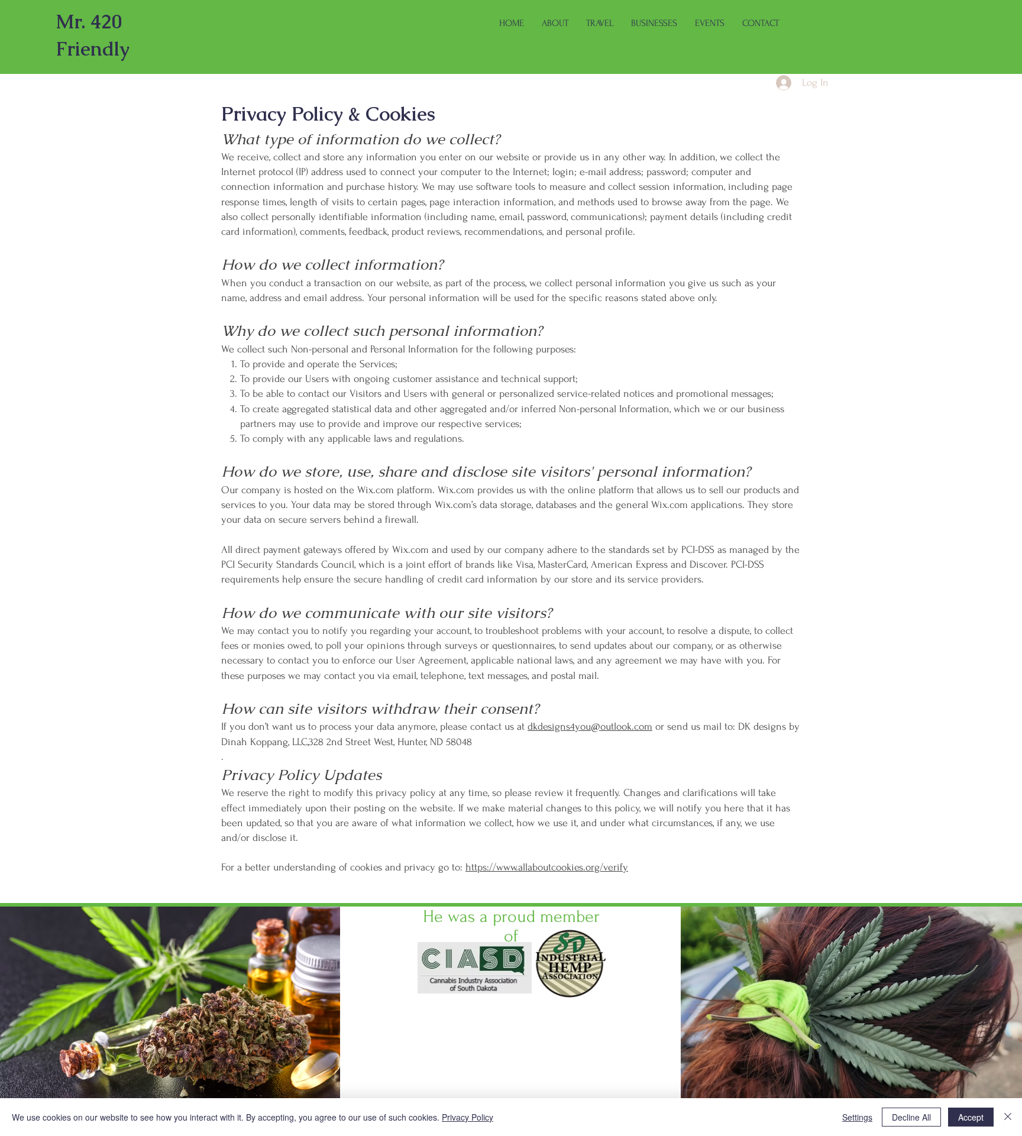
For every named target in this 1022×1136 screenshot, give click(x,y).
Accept (971, 1117)
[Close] (1008, 1117)
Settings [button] (857, 1117)
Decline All (911, 1117)
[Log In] (772, 83)
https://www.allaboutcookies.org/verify (546, 867)
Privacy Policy (467, 1117)
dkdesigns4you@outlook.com (590, 726)
